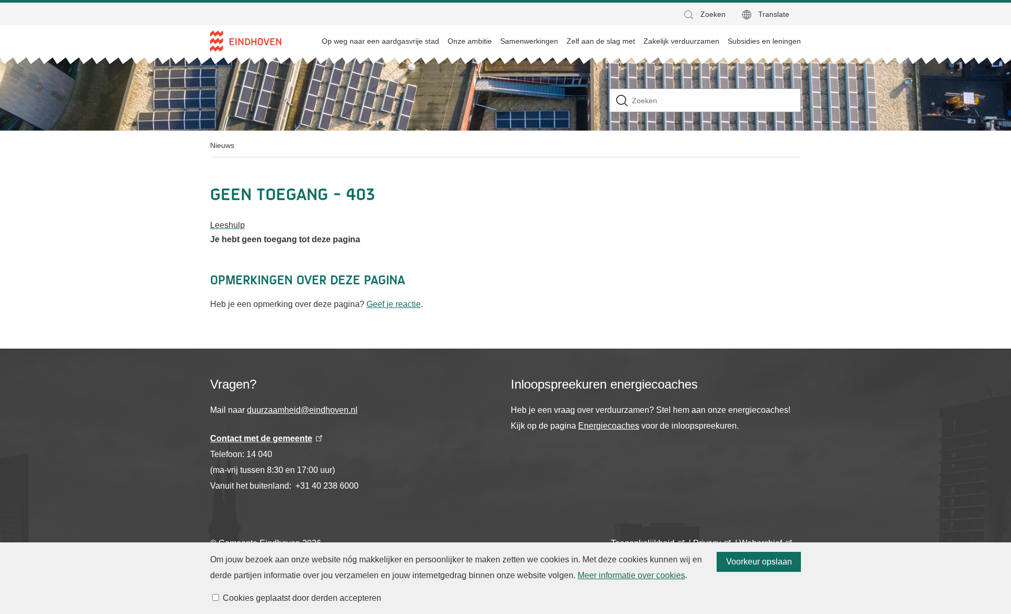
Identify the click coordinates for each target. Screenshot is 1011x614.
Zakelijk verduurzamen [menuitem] (681, 41)
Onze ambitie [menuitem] (470, 41)
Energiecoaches (608, 425)
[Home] (245, 41)
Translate (773, 14)
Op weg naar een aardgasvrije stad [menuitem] (380, 41)
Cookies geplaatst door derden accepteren (302, 597)
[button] (704, 14)
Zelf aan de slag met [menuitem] (601, 41)
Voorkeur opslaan (759, 561)
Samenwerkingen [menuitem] (529, 41)
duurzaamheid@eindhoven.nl (302, 409)
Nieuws (222, 145)
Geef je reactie (393, 304)
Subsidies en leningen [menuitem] (764, 41)
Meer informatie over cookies (631, 575)
